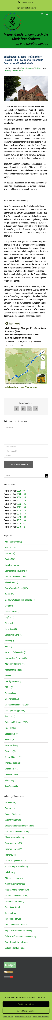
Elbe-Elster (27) (11, 582)
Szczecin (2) (10, 751)
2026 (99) (21, 491)
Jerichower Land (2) (13, 635)
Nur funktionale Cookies (26, 1011)
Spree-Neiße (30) (12, 734)
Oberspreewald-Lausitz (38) (17, 704)
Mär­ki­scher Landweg (14, 878)
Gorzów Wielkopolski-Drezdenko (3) (20, 600)
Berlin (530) (10, 559)
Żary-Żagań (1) (11, 786)
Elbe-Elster (37, 68)
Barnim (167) (10, 547)
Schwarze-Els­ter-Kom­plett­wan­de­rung (20, 936)
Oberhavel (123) (12, 699)
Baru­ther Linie (11, 808)
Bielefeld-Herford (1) (13, 565)
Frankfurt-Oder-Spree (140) (16, 588)
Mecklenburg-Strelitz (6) (15, 669)
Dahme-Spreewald (27, 68)
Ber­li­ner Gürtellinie (13, 814)
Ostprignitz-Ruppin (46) (15, 710)
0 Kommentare (18, 71)
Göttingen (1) (10, 605)
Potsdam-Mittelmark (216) (16, 722)
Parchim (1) (10, 716)
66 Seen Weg (10, 802)
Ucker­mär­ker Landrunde (15, 948)
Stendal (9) (10, 739)
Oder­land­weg (10, 913)
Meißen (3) (9, 675)
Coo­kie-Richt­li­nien (8, 1017)
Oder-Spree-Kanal (12, 907)
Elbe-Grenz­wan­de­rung (14, 837)
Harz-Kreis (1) (11, 629)
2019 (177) (21, 513)
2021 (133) (21, 507)
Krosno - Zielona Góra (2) (15, 652)
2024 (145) (21, 497)
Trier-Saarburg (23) (13, 763)
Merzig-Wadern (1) (13, 681)
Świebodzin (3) (11, 745)
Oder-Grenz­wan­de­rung (14, 901)
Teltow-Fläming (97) (13, 757)
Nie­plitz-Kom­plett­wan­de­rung (17, 889)
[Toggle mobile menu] (47, 14)
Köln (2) (8, 646)
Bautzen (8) (10, 553)
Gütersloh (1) (10, 623)
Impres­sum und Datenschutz (23, 1017)
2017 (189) (21, 520)
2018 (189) (21, 517)
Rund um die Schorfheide (15, 924)
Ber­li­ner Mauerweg (13, 820)
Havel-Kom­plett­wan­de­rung (16, 866)
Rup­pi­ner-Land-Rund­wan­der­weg (18, 930)
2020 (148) (21, 510)
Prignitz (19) (10, 728)
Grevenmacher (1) (12, 611)
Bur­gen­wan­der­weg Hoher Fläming (19, 825)
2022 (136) (21, 504)
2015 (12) (21, 527)
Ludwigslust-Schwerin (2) (16, 658)
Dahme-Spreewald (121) (15, 576)
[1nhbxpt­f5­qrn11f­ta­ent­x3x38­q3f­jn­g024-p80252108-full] (26, 88)
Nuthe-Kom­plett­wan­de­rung (16, 895)
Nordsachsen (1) (12, 693)
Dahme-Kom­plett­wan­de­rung (17, 831)
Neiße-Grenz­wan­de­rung (15, 884)
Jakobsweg (7, 71)
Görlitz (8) (9, 594)
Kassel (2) (9, 640)
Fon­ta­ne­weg (10, 855)
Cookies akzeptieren (26, 1004)
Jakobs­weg (10, 872)
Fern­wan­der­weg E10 (13, 843)
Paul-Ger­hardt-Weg (13, 919)
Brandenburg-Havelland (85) (17, 571)
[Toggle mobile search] (42, 14)
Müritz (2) (9, 687)
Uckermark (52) (11, 768)
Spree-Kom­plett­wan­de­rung (16, 942)
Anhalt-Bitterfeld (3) (13, 541)
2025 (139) (21, 494)
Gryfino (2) (9, 617)
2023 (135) (21, 500)
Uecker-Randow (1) (13, 774)
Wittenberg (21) (11, 780)
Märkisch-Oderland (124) (15, 664)
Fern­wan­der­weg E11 (13, 849)
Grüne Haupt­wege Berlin (15, 860)
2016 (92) (21, 523)
